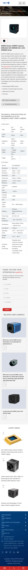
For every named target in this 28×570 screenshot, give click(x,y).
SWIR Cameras (14, 9)
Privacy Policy (16, 563)
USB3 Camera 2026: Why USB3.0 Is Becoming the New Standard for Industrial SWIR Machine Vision (12, 478)
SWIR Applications (7, 530)
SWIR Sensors (6, 515)
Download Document (10, 104)
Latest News (14, 428)
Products (7, 9)
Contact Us (5, 533)
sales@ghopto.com (9, 536)
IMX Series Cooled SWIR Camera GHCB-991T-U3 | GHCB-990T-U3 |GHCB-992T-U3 (12, 342)
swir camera (7, 66)
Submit (7, 309)
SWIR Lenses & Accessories (10, 522)
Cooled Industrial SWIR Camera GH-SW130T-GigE (13, 412)
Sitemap (9, 563)
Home (2, 9)
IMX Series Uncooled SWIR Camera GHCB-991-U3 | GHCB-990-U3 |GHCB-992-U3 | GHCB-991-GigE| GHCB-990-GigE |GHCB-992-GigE (13, 377)
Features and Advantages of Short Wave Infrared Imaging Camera (11, 504)
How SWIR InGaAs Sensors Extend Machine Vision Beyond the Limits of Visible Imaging (12, 452)
